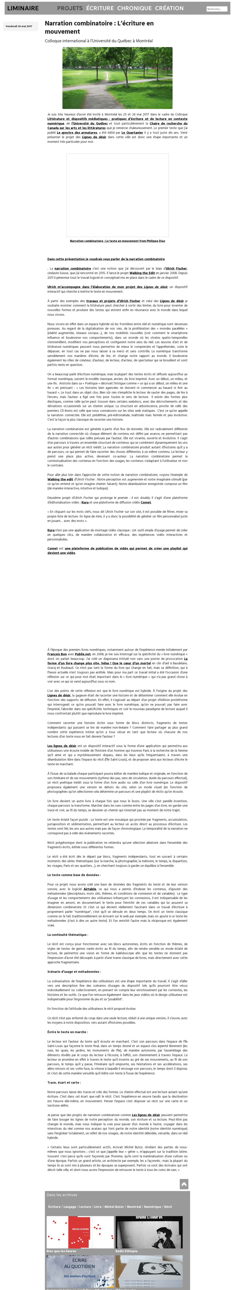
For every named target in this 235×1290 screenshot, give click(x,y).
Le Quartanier (132, 132)
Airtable (90, 889)
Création (169, 8)
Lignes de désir (94, 137)
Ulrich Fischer (176, 268)
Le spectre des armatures (77, 132)
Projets (70, 8)
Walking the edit (60, 479)
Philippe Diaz (156, 241)
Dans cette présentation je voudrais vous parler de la (88, 259)
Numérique (152, 1207)
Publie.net (83, 654)
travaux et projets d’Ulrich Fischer (113, 301)
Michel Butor (114, 1207)
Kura (85, 502)
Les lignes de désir (61, 746)
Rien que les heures (61, 1251)
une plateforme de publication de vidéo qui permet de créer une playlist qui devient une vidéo (117, 551)
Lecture (85, 1207)
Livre (98, 1207)
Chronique (134, 8)
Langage (70, 1207)
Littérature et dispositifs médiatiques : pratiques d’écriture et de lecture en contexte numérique (117, 121)
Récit (168, 1207)
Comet (146, 502)
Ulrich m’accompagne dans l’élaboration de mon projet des (107, 287)
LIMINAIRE (23, 8)
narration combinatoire (147, 259)
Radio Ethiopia (126, 1251)
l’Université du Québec (90, 123)
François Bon (57, 654)
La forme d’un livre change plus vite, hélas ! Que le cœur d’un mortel (117, 661)
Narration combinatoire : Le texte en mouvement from (108, 241)
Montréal (134, 1207)
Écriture (100, 8)
